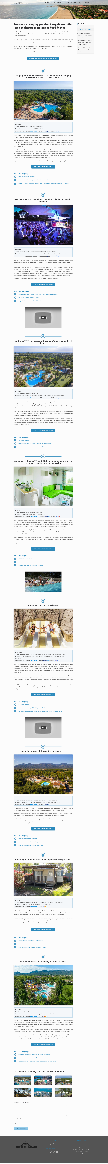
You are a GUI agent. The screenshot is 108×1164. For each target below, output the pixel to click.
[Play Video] (43, 317)
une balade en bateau (40, 526)
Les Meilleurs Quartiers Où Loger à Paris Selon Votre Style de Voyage (85, 42)
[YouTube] (57, 1152)
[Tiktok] (54, 1152)
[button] (91, 2)
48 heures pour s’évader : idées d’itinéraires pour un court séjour (85, 35)
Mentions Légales (81, 1148)
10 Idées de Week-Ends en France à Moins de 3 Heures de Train (85, 49)
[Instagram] (51, 1152)
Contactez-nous (82, 1146)
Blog (82, 1153)
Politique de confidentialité (82, 1151)
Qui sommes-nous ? (82, 1144)
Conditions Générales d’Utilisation (81, 1149)
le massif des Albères (59, 918)
